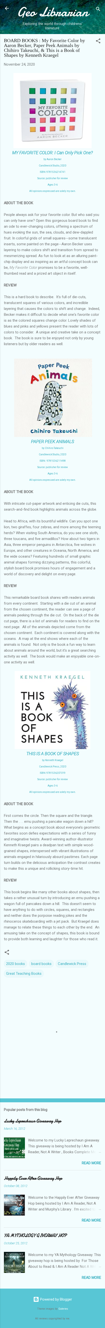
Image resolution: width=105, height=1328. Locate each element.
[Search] (98, 9)
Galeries (63, 1308)
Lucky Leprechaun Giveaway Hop (32, 1121)
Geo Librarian (52, 12)
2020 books (15, 964)
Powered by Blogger (55, 1299)
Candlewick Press (72, 964)
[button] (98, 42)
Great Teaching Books (24, 973)
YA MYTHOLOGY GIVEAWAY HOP (35, 1236)
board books (41, 964)
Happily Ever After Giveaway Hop (33, 1178)
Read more (91, 1163)
